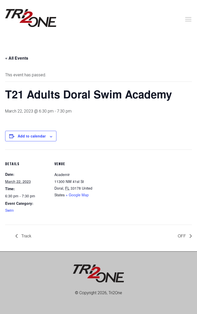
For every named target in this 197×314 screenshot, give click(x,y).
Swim (9, 210)
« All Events (16, 58)
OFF (182, 236)
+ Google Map (77, 194)
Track (25, 236)
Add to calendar (32, 135)
